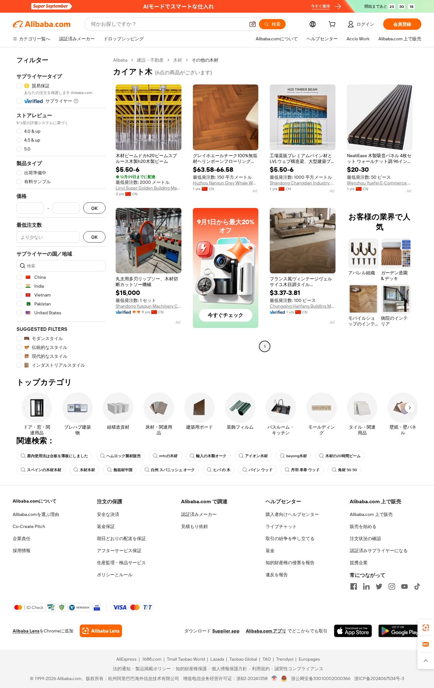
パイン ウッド (261, 470)
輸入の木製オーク (211, 456)
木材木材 (87, 470)
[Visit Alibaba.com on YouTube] (404, 586)
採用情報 (22, 550)
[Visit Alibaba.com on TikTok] (417, 586)
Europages (309, 659)
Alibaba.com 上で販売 (371, 514)
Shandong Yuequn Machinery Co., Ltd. (148, 306)
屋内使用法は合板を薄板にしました (57, 456)
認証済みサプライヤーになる (379, 550)
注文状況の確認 (365, 538)
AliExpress (126, 659)
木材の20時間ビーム (343, 456)
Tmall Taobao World (186, 659)
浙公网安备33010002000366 (320, 678)
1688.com (151, 659)
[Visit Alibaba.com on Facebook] (353, 586)
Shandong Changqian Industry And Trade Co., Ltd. (303, 182)
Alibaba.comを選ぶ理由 (36, 514)
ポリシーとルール (114, 574)
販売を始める (363, 526)
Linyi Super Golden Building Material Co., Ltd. (148, 187)
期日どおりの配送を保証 (121, 538)
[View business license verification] (274, 678)
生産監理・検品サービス (121, 562)
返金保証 (106, 526)
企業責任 (22, 538)
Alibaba (120, 60)
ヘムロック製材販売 (123, 456)
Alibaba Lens (26, 630)
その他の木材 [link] (205, 60)
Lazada (217, 659)
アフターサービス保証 (119, 550)
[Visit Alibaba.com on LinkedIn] (366, 586)
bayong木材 (296, 456)
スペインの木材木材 (44, 470)
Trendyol (284, 659)
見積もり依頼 (194, 526)
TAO (266, 659)
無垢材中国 (122, 470)
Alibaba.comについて (35, 501)
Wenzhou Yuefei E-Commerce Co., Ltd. (380, 182)
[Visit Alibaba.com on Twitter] (379, 586)
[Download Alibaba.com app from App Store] (353, 631)
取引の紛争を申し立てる (290, 538)
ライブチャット (281, 526)
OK (94, 208)
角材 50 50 (347, 470)
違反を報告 (277, 574)
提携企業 (359, 562)
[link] (425, 627)
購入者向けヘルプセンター (292, 514)
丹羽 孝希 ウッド (305, 470)
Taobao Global (243, 659)
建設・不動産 (150, 60)
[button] (252, 24)
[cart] (333, 25)
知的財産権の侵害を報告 (290, 562)
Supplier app (226, 630)
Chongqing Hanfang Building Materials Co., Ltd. (303, 306)
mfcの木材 (168, 456)
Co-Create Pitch (29, 526)
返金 (270, 550)
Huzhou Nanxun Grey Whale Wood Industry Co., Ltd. (226, 182)
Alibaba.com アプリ (266, 630)
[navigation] (61, 212)
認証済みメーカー (199, 514)
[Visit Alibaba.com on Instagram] (392, 586)
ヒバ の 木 (221, 470)
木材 (177, 60)
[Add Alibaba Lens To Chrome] (101, 631)
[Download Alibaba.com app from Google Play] (399, 631)
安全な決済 (108, 514)
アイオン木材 (256, 456)
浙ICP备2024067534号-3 (379, 678)
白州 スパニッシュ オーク (173, 470)
